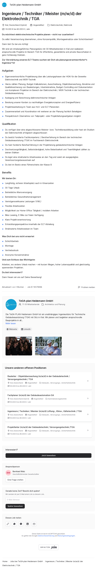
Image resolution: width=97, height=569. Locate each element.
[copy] (8, 524)
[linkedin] (27, 524)
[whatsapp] (14, 524)
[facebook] (21, 524)
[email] (34, 524)
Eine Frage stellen (15, 480)
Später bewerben (15, 506)
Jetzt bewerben (49, 455)
